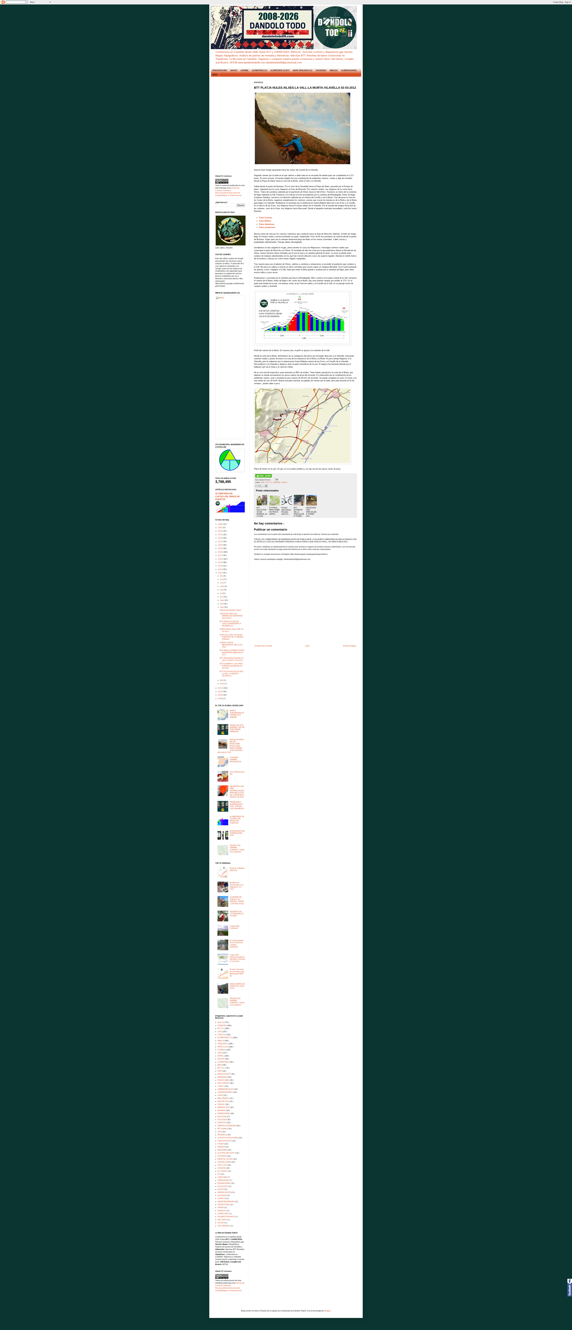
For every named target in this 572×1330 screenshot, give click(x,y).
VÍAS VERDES (223, 1226)
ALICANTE (222, 1195)
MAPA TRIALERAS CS (302, 70)
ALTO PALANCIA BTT (226, 1153)
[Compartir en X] (263, 485)
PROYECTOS (223, 1101)
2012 (220, 573)
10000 (220, 1095)
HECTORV (222, 1220)
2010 (220, 692)
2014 (220, 566)
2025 (220, 528)
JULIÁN (220, 1223)
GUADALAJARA (224, 1162)
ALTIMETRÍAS (223, 1062)
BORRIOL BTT (223, 1107)
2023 (220, 535)
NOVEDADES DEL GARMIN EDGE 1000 (237, 833)
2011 (220, 688)
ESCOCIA (221, 1117)
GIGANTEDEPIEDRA (226, 1202)
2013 (220, 569)
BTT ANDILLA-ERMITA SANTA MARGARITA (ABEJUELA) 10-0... (232, 652)
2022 (220, 538)
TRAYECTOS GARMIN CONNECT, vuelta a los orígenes (237, 848)
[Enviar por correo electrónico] (256, 485)
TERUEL (221, 1104)
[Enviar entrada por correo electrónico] (276, 480)
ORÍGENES (222, 1077)
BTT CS (269, 482)
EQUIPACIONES (224, 1183)
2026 (220, 524)
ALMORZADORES (349, 70)
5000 (219, 1071)
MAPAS (234, 70)
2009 (220, 695)
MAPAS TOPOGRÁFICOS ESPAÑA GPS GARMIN (237, 714)
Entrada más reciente (263, 646)
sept (222, 586)
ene (222, 684)
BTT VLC (221, 1068)
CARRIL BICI (223, 1214)
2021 (220, 542)
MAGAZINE (222, 1150)
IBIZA (215, 75)
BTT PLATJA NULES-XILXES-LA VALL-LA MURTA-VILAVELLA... (232, 673)
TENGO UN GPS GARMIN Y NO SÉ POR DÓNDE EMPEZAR (237, 728)
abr (221, 604)
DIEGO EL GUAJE (225, 1159)
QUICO (284, 482)
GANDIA (221, 1147)
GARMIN (244, 70)
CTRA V (220, 1086)
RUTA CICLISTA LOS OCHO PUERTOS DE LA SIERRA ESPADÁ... (231, 637)
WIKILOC (334, 70)
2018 (220, 552)
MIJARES (221, 1110)
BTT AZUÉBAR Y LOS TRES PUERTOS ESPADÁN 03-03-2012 (231, 666)
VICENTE (221, 1168)
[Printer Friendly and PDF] (263, 477)
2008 (220, 699)
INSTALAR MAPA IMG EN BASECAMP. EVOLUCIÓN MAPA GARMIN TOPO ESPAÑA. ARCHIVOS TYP (230, 746)
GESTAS (221, 1059)
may (222, 600)
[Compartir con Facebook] (266, 485)
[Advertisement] (308, 634)
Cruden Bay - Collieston (235, 927)
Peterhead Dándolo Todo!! (230, 610)
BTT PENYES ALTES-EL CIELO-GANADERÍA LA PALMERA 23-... (230, 623)
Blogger (327, 1311)
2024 (220, 531)
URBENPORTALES (225, 1089)
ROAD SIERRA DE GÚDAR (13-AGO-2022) (237, 986)
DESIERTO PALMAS (226, 1217)
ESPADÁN (277, 482)
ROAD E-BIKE (223, 1080)
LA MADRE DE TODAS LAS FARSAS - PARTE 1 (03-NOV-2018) (237, 900)
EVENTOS (221, 1123)
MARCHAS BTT (224, 1074)
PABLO (220, 1041)
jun (221, 597)
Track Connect (265, 218)
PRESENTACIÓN (220, 70)
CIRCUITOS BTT (224, 1141)
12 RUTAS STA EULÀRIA (227, 1138)
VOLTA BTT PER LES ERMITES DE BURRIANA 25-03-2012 (231, 616)
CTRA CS (221, 1035)
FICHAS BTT (222, 1186)
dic (221, 576)
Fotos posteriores (267, 227)
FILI (219, 1174)
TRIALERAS (222, 1044)
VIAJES (220, 1144)
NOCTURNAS (223, 1083)
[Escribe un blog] (259, 485)
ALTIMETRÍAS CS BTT (280, 70)
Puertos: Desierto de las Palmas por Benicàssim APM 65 (237, 972)
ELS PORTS (222, 1171)
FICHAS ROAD (223, 1205)
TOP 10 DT (222, 1165)
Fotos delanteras (266, 224)
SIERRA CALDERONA (226, 1126)
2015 (220, 562)
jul (221, 593)
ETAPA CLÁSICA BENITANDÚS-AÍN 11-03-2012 (231, 645)
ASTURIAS (222, 1156)
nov (221, 579)
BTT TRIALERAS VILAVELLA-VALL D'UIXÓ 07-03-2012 (232, 659)
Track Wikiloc (265, 221)
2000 (219, 1053)
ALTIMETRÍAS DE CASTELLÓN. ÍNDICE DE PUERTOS (227, 496)
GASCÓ (220, 1189)
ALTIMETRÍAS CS (259, 70)
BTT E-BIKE (222, 1129)
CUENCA (221, 1198)
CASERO (221, 1050)
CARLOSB (222, 1177)
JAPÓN (220, 1207)
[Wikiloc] (220, 298)
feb (221, 680)
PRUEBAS (222, 1135)
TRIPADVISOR (223, 1113)
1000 (263, 482)
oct (221, 583)
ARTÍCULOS (222, 1047)
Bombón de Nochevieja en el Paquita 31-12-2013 (236, 886)
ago (222, 590)
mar (222, 607)
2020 (220, 545)
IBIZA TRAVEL (223, 1098)
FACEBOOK (321, 70)
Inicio (307, 646)
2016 (220, 559)
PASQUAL (221, 1211)
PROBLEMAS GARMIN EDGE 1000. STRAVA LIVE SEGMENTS (237, 805)
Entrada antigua (349, 646)
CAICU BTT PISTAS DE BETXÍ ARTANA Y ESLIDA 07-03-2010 (237, 958)
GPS (219, 1132)
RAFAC (220, 1056)
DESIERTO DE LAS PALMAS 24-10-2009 (237, 914)
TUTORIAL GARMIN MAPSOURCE (235, 759)
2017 (220, 555)
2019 (220, 548)
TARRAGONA (223, 1180)
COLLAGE (221, 1120)
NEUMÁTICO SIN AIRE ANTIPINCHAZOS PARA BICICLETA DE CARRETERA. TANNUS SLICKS (237, 791)
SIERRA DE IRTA (224, 1192)
